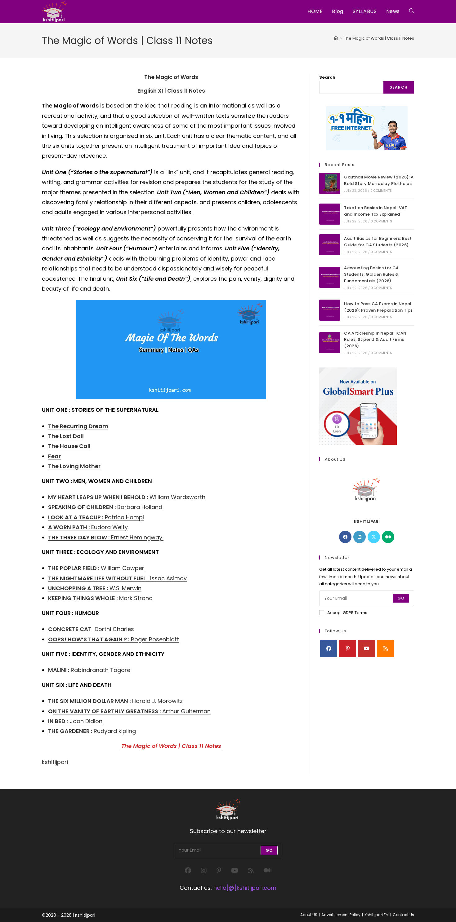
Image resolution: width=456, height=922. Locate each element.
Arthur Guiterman (132, 711)
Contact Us (403, 914)
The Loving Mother (74, 466)
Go (401, 598)
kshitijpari (55, 762)
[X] (374, 537)
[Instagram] (204, 870)
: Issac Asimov (117, 578)
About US (308, 914)
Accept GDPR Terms (347, 613)
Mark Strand (100, 598)
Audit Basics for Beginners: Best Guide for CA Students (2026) (378, 241)
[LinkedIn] (359, 537)
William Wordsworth (126, 497)
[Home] (336, 38)
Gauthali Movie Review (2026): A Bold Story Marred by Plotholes (379, 180)
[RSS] (385, 648)
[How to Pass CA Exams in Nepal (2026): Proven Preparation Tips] (329, 310)
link (172, 172)
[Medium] (388, 537)
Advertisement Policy (340, 914)
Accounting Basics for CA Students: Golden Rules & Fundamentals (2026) (371, 274)
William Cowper (96, 568)
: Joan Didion (75, 721)
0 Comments (381, 190)
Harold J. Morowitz (115, 701)
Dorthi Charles (91, 629)
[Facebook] (345, 537)
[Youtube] (366, 648)
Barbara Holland (105, 507)
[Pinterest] (347, 648)
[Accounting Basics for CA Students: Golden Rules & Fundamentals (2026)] (329, 277)
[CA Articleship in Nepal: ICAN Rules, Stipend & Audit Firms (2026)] (329, 342)
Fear (54, 456)
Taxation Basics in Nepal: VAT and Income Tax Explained (375, 211)
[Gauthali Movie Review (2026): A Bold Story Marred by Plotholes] (329, 183)
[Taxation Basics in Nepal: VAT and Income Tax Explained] (329, 214)
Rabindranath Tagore (89, 670)
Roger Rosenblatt (113, 639)
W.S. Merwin (94, 588)
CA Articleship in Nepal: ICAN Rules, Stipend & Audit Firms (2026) (375, 339)
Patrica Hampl (96, 517)
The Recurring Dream (78, 426)
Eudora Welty (88, 527)
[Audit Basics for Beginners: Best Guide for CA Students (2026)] (329, 244)
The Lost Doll (66, 436)
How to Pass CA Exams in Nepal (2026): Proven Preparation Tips (378, 307)
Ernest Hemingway (105, 537)
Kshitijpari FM (376, 914)
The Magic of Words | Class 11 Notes (379, 38)
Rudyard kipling (92, 731)
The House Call (69, 446)
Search (327, 77)
